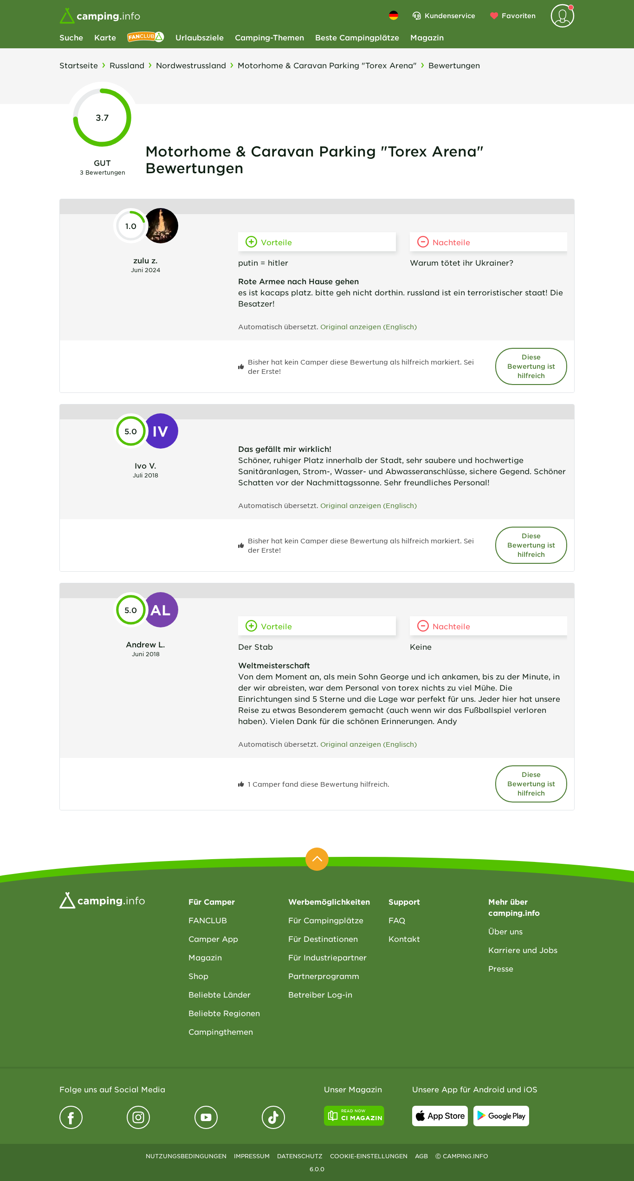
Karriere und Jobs (522, 949)
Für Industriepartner (327, 957)
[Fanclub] (145, 37)
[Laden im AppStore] (440, 1116)
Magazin (427, 37)
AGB (421, 1156)
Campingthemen (220, 1031)
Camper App (213, 938)
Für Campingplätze (325, 920)
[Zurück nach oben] (317, 859)
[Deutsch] (393, 15)
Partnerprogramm (323, 975)
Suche (71, 37)
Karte (105, 37)
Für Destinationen (323, 938)
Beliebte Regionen (224, 1013)
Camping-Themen (269, 37)
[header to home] (99, 16)
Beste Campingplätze (357, 37)
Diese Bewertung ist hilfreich (531, 366)
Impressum (252, 1156)
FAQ (396, 920)
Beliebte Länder (219, 994)
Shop (198, 975)
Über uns (505, 931)
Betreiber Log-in (320, 994)
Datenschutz (300, 1156)
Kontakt (404, 938)
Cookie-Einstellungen (369, 1156)
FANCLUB (207, 920)
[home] (102, 899)
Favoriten (519, 16)
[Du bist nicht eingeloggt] (562, 16)
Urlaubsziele (199, 37)
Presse (500, 968)
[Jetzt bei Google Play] (501, 1116)
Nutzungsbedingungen (186, 1156)
